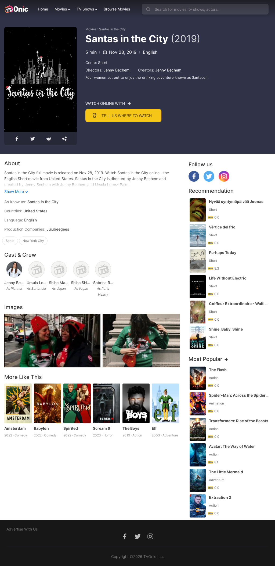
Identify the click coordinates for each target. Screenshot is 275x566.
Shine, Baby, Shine (226, 329)
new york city (33, 241)
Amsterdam (15, 428)
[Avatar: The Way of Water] (198, 455)
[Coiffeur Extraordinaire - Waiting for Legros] (198, 312)
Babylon (41, 428)
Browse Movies (117, 9)
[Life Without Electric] (198, 286)
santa (10, 241)
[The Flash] (198, 378)
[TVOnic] (16, 9)
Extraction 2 (220, 497)
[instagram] (224, 180)
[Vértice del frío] (198, 235)
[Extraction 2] (198, 506)
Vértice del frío (222, 227)
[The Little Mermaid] (198, 480)
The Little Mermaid (226, 472)
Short (102, 62)
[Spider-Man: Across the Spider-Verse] (198, 403)
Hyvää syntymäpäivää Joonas (236, 201)
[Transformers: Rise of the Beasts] (198, 429)
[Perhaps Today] (198, 261)
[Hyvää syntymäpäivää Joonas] (198, 210)
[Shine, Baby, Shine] (198, 337)
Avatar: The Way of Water (232, 446)
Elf (154, 428)
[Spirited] (77, 403)
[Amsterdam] (18, 403)
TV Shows (85, 9)
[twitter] (209, 180)
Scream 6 (101, 428)
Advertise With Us (22, 529)
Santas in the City (112, 29)
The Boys (130, 428)
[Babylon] (47, 403)
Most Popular (205, 359)
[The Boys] (136, 403)
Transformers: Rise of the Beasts (238, 420)
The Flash (218, 369)
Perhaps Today (222, 252)
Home (43, 9)
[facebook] (194, 180)
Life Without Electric (227, 278)
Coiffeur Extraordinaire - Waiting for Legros (239, 303)
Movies (61, 9)
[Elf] (165, 403)
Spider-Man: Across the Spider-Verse (239, 395)
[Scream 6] (106, 403)
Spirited (70, 428)
